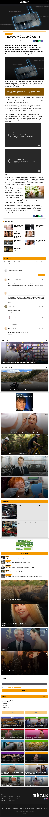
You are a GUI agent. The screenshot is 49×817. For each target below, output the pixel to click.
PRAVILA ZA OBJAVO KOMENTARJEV (10, 265)
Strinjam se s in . (12, 687)
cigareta (12, 215)
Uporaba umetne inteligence (41, 808)
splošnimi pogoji (10, 687)
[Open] (6, 2)
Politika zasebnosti (6, 808)
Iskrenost (5, 705)
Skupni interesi (6, 707)
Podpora (4, 709)
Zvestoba (5, 703)
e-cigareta (17, 215)
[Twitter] (36, 41)
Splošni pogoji (15, 808)
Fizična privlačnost (6, 701)
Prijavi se (41, 275)
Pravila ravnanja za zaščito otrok (26, 808)
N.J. (7, 40)
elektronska (7, 215)
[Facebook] (34, 41)
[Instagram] (47, 799)
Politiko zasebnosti (17, 687)
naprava (25, 215)
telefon (21, 215)
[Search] (47, 2)
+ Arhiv (44, 696)
